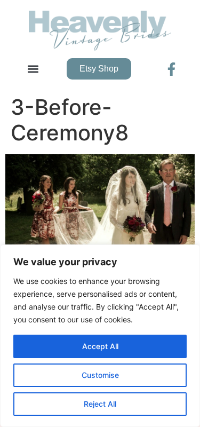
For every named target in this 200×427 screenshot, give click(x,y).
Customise (100, 374)
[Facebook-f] (171, 69)
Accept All (100, 346)
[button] (33, 69)
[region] (100, 335)
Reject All (100, 403)
